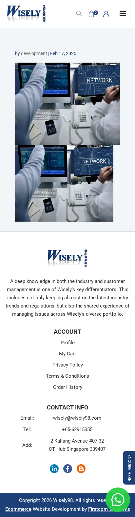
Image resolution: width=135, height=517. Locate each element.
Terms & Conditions (67, 376)
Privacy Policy (67, 365)
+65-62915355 (77, 429)
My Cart (67, 354)
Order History (67, 387)
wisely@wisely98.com (77, 418)
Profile (68, 343)
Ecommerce (18, 509)
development (34, 53)
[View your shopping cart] (91, 13)
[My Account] (106, 13)
